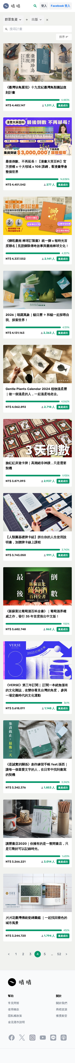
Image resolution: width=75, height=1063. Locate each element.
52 (59, 954)
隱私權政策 (15, 1016)
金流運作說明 (16, 1022)
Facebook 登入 (60, 6)
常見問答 (13, 1003)
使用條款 (13, 1009)
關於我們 (61, 1003)
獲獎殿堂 (61, 1016)
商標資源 (61, 1009)
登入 (44, 6)
